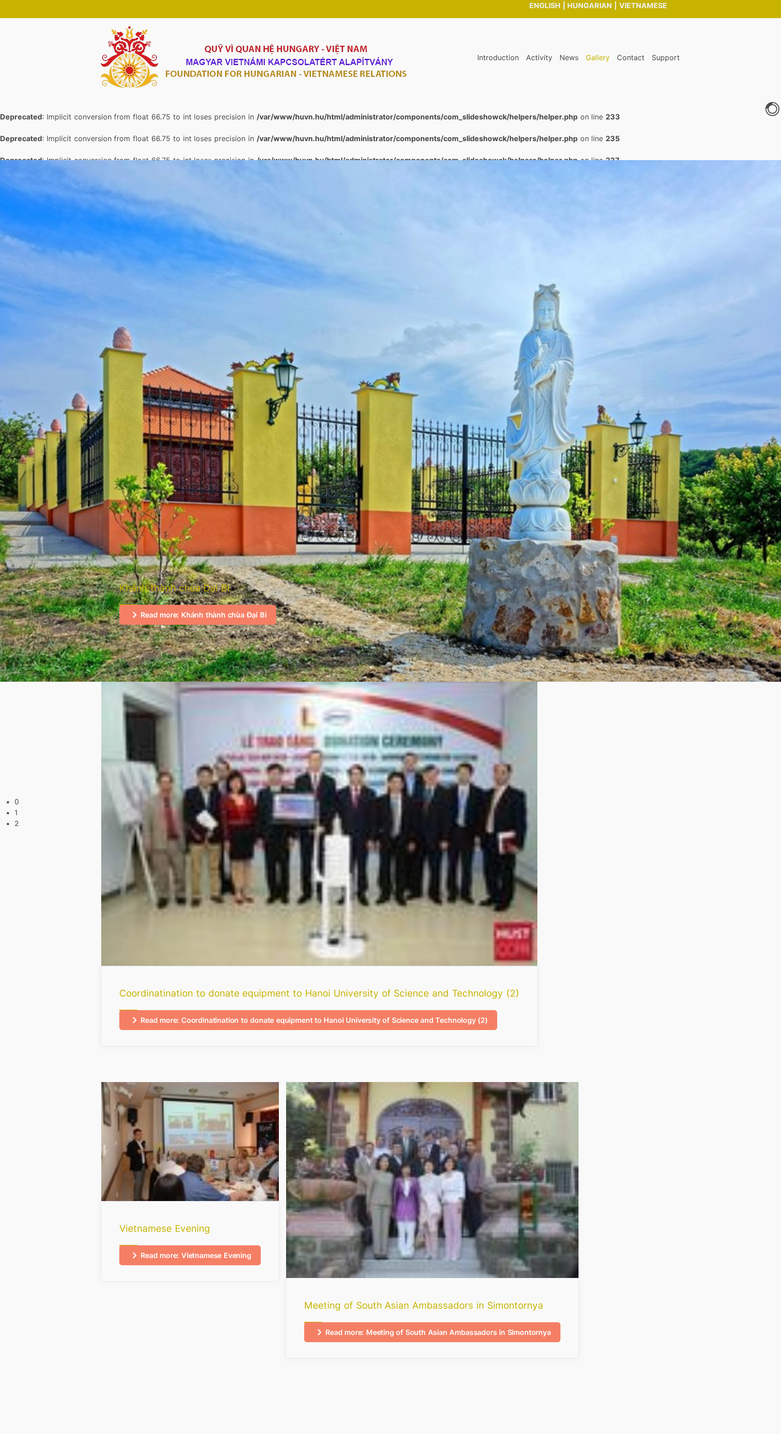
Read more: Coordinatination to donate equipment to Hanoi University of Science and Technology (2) (314, 1020)
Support (666, 57)
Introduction (498, 57)
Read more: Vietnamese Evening (196, 1255)
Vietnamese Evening (164, 1228)
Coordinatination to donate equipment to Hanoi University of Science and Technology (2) (319, 993)
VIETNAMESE (643, 5)
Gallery (598, 57)
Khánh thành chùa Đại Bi (174, 588)
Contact (631, 57)
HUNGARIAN (589, 5)
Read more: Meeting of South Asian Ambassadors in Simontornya (438, 1332)
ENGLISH (544, 5)
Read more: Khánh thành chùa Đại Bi (203, 614)
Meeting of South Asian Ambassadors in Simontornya (423, 1305)
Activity (539, 57)
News (569, 57)
